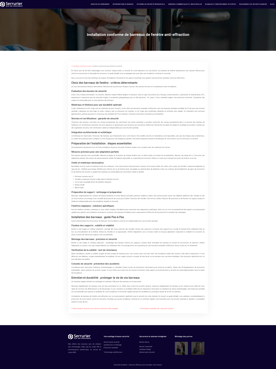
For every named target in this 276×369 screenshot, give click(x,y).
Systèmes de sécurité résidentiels (151, 4)
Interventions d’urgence (123, 4)
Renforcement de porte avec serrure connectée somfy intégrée (95, 308)
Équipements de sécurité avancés (253, 4)
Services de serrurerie (100, 4)
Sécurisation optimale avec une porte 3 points (157, 308)
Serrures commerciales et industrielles (185, 4)
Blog (272, 4)
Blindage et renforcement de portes (220, 4)
